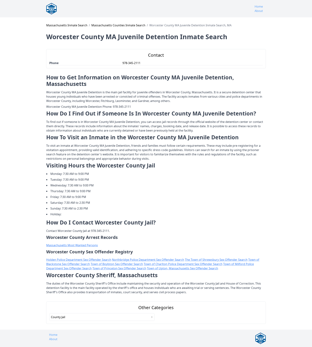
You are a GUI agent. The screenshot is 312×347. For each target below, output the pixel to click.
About (259, 11)
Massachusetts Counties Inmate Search (118, 25)
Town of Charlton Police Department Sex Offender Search (183, 264)
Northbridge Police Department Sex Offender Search (148, 260)
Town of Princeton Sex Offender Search (119, 268)
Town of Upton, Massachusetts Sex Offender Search (182, 268)
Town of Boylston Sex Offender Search (117, 264)
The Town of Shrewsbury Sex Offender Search (216, 260)
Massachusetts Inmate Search (66, 25)
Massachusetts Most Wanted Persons (72, 245)
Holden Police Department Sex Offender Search (78, 260)
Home (259, 6)
